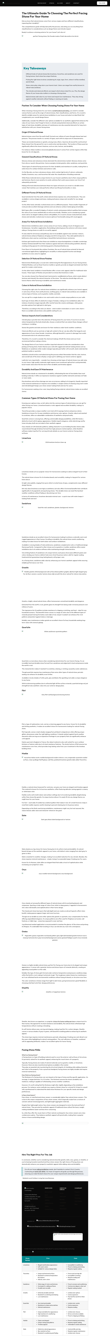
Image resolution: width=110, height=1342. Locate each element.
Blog (76, 1204)
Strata (51, 3)
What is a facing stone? (30, 1055)
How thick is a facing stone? (31, 1075)
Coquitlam (63, 1202)
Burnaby (62, 1199)
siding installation (43, 1169)
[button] (55, 1055)
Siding (46, 1206)
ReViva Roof (42, 3)
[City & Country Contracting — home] (11, 3)
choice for (64, 1021)
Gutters (47, 1200)
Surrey (62, 1193)
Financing (77, 1198)
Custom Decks (49, 1209)
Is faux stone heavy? (28, 1095)
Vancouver (63, 1196)
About (68, 3)
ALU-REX (60, 3)
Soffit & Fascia (49, 1203)
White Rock (63, 1208)
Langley (62, 1205)
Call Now (102, 3)
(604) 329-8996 (40, 1171)
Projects (77, 1192)
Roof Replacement (49, 1196)
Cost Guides (78, 1201)
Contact (76, 3)
